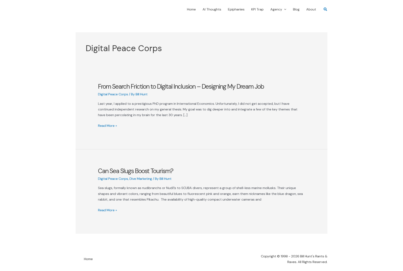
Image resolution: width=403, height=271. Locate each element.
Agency (276, 9)
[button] (284, 9)
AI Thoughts (212, 9)
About (311, 9)
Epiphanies (236, 9)
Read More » (107, 125)
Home (191, 9)
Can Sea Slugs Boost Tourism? (135, 171)
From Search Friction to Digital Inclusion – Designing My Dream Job (181, 86)
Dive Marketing (141, 178)
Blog (296, 9)
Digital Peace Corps (113, 94)
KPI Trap (257, 9)
